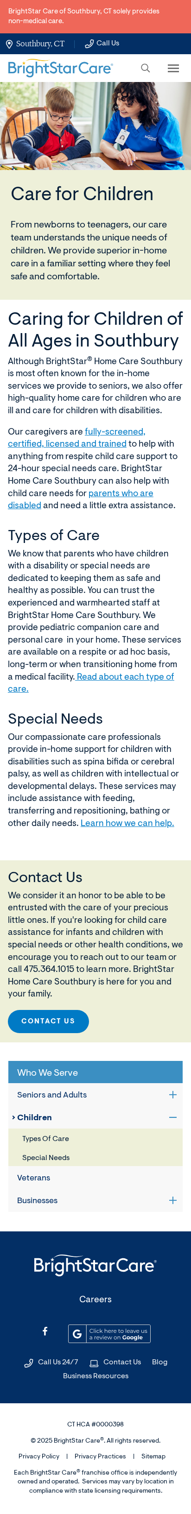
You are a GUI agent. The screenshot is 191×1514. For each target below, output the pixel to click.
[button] (145, 68)
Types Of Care (45, 1139)
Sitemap (153, 1457)
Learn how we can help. (127, 824)
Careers (95, 1300)
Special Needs (46, 1158)
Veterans (33, 1178)
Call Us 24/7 (58, 1362)
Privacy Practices (100, 1457)
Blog (159, 1362)
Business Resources (95, 1376)
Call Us (107, 43)
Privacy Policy (39, 1457)
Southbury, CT (40, 43)
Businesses (37, 1201)
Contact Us (48, 1021)
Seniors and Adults (52, 1095)
